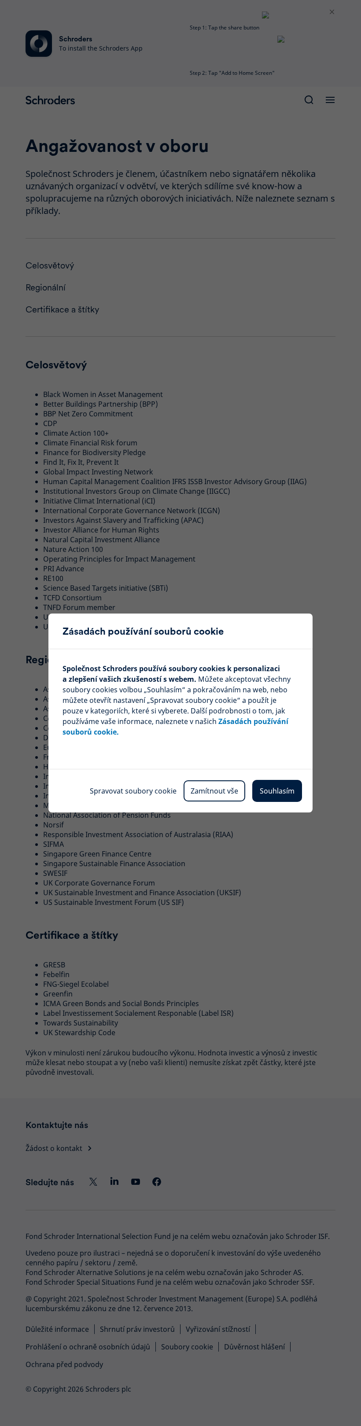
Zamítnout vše (214, 791)
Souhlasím (277, 791)
